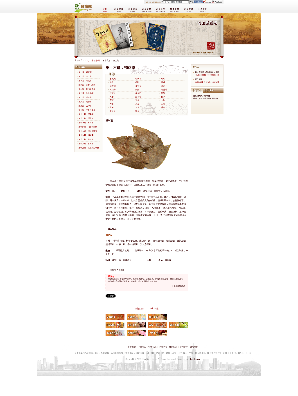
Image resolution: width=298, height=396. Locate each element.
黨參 (137, 111)
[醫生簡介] (115, 317)
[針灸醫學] (136, 325)
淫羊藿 (138, 97)
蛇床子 (113, 93)
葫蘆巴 (138, 93)
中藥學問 (96, 60)
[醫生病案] (157, 317)
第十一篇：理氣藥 (86, 114)
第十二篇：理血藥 (86, 118)
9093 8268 (214, 75)
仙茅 (163, 97)
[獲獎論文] (136, 333)
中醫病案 (142, 347)
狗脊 (112, 82)
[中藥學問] (157, 333)
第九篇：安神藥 (85, 106)
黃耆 (163, 107)
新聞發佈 (184, 347)
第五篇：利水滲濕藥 (87, 89)
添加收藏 (154, 308)
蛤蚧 (163, 79)
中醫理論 (132, 347)
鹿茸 (112, 100)
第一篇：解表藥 (85, 72)
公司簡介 (194, 347)
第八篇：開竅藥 (85, 102)
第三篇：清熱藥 (85, 81)
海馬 (163, 93)
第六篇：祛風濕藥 (86, 93)
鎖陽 (137, 89)
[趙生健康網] (83, 12)
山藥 (163, 104)
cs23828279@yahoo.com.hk (207, 82)
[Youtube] (216, 2)
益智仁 (138, 86)
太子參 (113, 111)
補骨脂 (113, 86)
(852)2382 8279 (202, 75)
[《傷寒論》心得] (115, 325)
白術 (112, 107)
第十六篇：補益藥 (86, 135)
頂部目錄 (139, 308)
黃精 (137, 100)
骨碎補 (138, 79)
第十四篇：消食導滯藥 (88, 127)
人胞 (163, 100)
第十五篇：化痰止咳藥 (88, 131)
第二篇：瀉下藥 (85, 76)
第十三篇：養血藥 (86, 122)
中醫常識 (152, 347)
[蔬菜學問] (178, 325)
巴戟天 (113, 79)
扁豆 (137, 104)
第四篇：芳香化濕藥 (87, 85)
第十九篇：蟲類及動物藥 (89, 148)
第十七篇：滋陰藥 (86, 139)
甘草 (137, 107)
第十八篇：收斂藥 (86, 143)
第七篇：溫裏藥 (85, 97)
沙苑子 (164, 86)
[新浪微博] (207, 2)
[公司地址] (136, 317)
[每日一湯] (157, 325)
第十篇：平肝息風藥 (87, 110)
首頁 (87, 60)
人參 (112, 97)
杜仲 (163, 82)
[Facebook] (198, 2)
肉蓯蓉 (164, 89)
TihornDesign (194, 359)
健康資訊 (173, 347)
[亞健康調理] (115, 333)
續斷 (137, 82)
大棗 (112, 104)
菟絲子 (113, 89)
